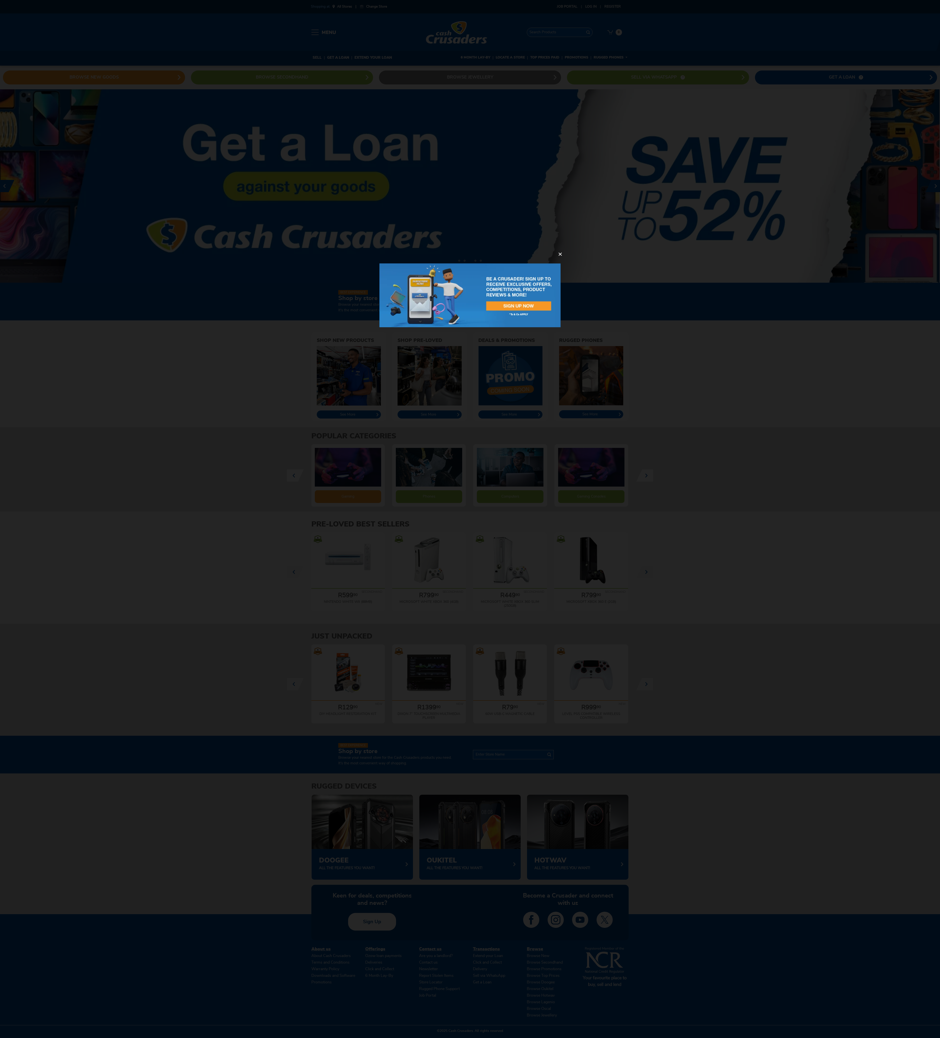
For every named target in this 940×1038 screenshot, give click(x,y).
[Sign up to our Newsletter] (470, 295)
